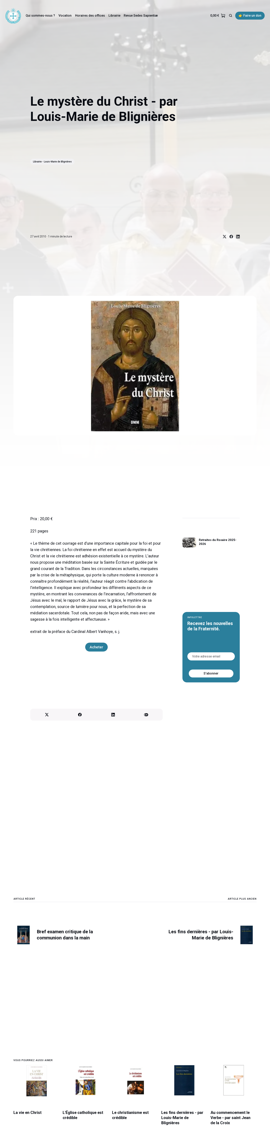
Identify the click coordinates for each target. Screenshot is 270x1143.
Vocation (65, 15)
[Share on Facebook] (229, 237)
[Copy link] (146, 715)
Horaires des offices (90, 15)
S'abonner (211, 673)
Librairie (114, 15)
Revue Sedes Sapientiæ (141, 15)
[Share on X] (223, 237)
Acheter (96, 647)
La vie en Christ (27, 1112)
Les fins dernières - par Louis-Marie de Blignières (182, 1117)
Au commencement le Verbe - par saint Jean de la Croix (230, 1117)
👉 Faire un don (250, 15)
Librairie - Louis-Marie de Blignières (52, 161)
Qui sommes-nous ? (40, 15)
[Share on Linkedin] (236, 237)
